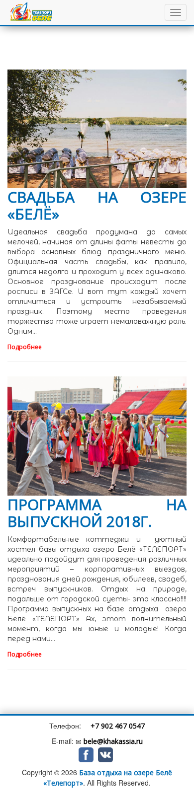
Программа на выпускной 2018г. (97, 512)
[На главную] (33, 12)
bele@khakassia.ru (113, 741)
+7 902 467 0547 (118, 725)
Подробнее (25, 347)
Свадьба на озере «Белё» (97, 205)
